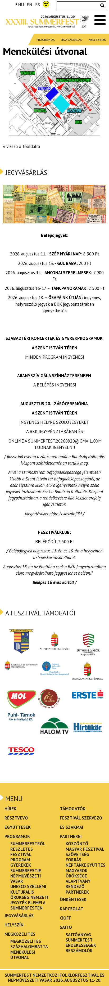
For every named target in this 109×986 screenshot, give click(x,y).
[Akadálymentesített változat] (46, 3)
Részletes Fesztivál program (21, 854)
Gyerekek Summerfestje (25, 867)
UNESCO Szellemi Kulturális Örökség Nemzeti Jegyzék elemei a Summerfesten (29, 897)
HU (21, 4)
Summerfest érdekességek (81, 942)
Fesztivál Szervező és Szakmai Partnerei (81, 827)
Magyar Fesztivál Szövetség (85, 851)
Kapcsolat (71, 909)
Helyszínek (97, 39)
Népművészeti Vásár (25, 878)
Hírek (10, 809)
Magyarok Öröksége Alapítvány (78, 876)
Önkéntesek (73, 899)
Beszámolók (79, 950)
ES (37, 4)
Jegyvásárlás (71, 39)
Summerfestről (27, 844)
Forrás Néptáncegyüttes (85, 862)
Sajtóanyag (78, 935)
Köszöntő (77, 844)
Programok (46, 39)
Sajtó (66, 927)
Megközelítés (25, 941)
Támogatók (72, 809)
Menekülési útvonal (22, 954)
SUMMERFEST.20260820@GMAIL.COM (65, 441)
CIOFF (65, 918)
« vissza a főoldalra (21, 146)
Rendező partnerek (77, 889)
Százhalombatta (29, 946)
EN (29, 4)
